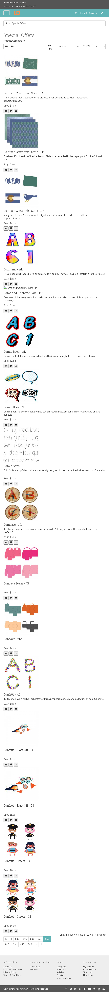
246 (30, 944)
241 (40, 939)
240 (32, 939)
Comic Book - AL (15, 351)
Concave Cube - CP (16, 639)
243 (7, 944)
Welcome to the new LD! (14, 3)
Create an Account (25, 6)
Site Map (34, 969)
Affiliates (60, 972)
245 (22, 944)
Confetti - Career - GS (17, 916)
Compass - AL (13, 524)
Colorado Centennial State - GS (24, 93)
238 (17, 939)
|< (6, 939)
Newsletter (88, 975)
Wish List (87, 972)
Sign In (6, 6)
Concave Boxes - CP (17, 583)
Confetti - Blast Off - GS (19, 805)
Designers (61, 967)
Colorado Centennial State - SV (24, 210)
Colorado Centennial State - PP (24, 152)
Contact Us (35, 967)
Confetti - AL (12, 694)
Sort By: (50, 47)
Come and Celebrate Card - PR (23, 293)
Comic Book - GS (15, 407)
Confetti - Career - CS (17, 861)
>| (41, 944)
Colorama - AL (13, 269)
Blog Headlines (64, 978)
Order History (89, 969)
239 (25, 939)
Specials (60, 975)
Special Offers (19, 23)
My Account (88, 967)
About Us (7, 967)
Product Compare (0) (14, 40)
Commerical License (12, 969)
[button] (86, 13)
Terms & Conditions (12, 975)
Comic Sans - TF (15, 466)
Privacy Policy (9, 972)
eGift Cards (62, 969)
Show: (85, 45)
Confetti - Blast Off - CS (19, 750)
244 (15, 944)
